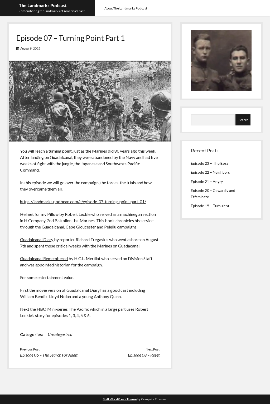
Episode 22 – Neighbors (210, 172)
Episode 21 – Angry (207, 181)
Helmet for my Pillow (39, 214)
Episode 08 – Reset (144, 354)
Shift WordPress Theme (120, 399)
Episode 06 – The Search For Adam (49, 354)
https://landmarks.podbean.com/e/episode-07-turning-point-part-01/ (83, 201)
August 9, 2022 (30, 48)
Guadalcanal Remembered (44, 258)
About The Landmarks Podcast (125, 8)
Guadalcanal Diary (36, 239)
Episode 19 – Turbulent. (210, 205)
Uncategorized (60, 334)
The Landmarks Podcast (43, 5)
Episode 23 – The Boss (210, 163)
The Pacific (79, 308)
